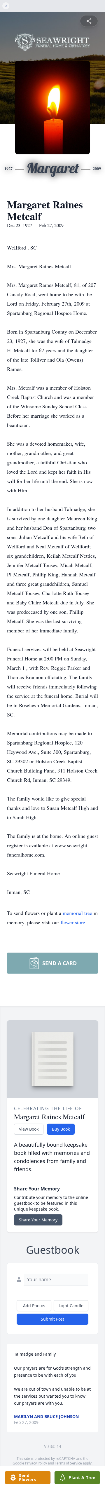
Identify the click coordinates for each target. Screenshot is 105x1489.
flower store (73, 922)
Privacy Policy (36, 1463)
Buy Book (61, 1129)
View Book (28, 1129)
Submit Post (52, 1319)
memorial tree (77, 912)
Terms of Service (68, 1463)
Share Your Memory (38, 1220)
